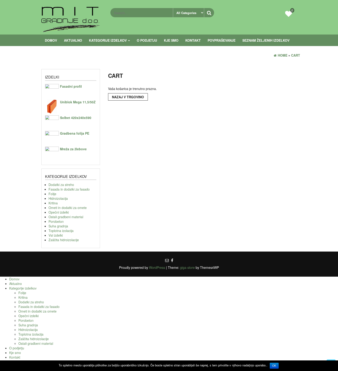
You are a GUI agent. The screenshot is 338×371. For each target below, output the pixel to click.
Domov (51, 40)
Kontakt (193, 40)
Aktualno (73, 40)
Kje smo (171, 40)
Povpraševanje (221, 40)
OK (274, 365)
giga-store (187, 267)
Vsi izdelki (56, 235)
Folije (52, 193)
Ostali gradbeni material (66, 216)
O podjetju (147, 40)
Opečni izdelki (59, 212)
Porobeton (56, 221)
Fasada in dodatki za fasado (69, 189)
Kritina (53, 203)
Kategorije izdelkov (108, 40)
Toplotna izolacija (61, 230)
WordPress (157, 267)
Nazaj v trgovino (128, 97)
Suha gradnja (58, 226)
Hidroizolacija (58, 198)
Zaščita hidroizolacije (64, 240)
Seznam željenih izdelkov (265, 40)
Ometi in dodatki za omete (68, 207)
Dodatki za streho (61, 184)
